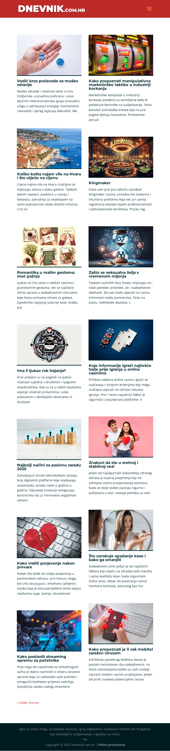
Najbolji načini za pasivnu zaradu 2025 (49, 467)
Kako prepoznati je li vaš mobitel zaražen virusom (121, 651)
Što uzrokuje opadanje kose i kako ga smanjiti (117, 558)
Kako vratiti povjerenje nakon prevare (46, 565)
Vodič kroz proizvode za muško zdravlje (47, 83)
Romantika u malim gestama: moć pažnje (46, 274)
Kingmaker (100, 183)
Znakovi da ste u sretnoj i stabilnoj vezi (113, 464)
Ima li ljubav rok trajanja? (41, 370)
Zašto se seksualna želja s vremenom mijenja (114, 274)
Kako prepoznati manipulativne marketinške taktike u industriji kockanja (120, 85)
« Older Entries (28, 703)
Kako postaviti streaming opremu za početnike (41, 658)
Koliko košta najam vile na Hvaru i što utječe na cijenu (49, 176)
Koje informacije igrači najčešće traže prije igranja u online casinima (120, 369)
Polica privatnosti (111, 745)
